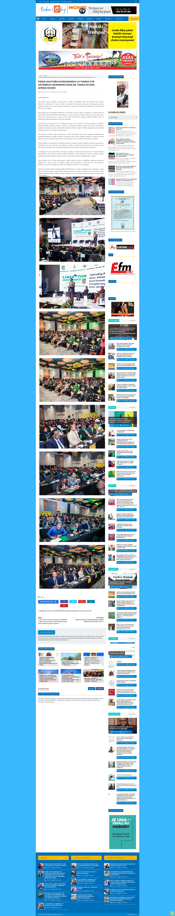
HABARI (45, 75)
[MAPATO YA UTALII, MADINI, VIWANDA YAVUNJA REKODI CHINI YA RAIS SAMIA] (111, 550)
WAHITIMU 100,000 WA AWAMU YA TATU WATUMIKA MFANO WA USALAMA (126, 168)
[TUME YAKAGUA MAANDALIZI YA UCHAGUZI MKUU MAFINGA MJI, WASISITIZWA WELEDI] (111, 676)
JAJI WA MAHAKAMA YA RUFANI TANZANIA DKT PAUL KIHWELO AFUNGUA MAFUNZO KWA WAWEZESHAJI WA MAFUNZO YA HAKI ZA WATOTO (126, 797)
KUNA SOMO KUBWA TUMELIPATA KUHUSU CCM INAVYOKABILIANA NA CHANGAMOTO (55, 885)
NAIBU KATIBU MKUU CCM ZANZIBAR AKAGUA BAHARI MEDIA (125, 452)
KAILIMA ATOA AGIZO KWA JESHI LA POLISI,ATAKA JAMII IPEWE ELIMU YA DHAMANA (126, 396)
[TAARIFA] (111, 667)
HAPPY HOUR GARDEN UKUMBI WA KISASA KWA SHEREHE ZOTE (126, 364)
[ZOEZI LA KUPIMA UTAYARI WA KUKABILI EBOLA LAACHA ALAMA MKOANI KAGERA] (111, 390)
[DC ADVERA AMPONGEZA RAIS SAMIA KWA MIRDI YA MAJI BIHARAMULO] (111, 540)
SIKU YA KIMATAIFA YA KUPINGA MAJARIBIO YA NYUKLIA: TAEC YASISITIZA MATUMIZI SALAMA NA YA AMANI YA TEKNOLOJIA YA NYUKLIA (92, 661)
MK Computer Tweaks (66, 1)
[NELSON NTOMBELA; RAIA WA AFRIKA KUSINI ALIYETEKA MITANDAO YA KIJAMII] (111, 349)
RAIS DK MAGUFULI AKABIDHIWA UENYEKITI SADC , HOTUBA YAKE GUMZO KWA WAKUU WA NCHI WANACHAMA (126, 375)
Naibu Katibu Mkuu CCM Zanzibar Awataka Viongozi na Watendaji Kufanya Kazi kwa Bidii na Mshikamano (126, 474)
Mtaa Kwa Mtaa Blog (55, 1)
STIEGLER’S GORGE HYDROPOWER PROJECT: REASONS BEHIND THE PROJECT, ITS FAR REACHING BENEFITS (127, 615)
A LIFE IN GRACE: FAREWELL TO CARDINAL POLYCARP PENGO (54, 904)
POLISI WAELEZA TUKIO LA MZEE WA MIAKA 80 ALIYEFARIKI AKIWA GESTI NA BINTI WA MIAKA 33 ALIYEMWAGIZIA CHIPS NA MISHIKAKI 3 (122, 331)
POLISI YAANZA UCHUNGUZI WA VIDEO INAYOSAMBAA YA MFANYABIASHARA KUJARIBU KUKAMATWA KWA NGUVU (126, 702)
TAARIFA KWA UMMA (116, 653)
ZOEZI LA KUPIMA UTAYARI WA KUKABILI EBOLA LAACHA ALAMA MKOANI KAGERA (126, 386)
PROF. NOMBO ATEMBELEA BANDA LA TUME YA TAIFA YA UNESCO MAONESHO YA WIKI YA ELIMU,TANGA (122, 882)
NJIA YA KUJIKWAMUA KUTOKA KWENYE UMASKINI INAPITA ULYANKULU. (93, 680)
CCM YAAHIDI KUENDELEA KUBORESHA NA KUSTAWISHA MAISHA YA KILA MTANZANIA (120, 420)
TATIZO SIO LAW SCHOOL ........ (125, 775)
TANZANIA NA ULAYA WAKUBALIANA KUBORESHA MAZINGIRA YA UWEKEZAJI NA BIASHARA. (122, 873)
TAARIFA (119, 661)
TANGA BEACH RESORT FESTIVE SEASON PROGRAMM (120, 583)
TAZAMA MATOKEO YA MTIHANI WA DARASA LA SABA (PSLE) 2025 (126, 179)
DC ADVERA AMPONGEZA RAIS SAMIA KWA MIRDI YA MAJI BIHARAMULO (125, 536)
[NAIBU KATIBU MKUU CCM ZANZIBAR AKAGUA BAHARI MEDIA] (111, 456)
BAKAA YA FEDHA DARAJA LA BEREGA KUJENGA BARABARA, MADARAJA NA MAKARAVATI (125, 515)
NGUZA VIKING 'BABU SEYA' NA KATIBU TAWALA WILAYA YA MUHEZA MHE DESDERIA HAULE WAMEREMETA (126, 603)
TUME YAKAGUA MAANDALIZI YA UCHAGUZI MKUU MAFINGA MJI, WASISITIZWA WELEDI (126, 672)
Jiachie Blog (46, 1)
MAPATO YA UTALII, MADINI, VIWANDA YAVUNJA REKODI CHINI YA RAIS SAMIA (127, 546)
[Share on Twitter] (73, 601)
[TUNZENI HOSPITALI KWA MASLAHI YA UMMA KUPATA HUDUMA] (111, 529)
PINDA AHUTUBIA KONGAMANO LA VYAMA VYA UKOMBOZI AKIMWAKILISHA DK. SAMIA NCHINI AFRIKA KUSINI (66, 84)
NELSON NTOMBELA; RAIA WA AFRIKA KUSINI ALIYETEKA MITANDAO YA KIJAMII (125, 345)
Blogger (91, 688)
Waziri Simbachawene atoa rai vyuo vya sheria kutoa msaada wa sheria (126, 785)
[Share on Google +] (82, 601)
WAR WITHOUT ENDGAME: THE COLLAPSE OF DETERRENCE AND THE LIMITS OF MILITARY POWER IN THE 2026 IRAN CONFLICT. (55, 895)
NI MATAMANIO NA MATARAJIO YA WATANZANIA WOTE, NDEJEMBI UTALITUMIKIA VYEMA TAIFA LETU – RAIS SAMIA (70, 678)
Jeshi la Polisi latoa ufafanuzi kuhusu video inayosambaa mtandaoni (125, 738)
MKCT (135, 914)
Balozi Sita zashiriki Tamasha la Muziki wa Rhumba (87, 872)
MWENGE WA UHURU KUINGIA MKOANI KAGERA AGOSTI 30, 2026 (122, 864)
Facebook (100, 688)
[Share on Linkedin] (91, 601)
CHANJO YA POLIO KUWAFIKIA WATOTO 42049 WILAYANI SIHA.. (123, 890)
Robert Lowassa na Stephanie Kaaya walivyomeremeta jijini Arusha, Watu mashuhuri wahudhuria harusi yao (125, 627)
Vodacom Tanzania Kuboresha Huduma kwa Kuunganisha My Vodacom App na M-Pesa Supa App (126, 691)
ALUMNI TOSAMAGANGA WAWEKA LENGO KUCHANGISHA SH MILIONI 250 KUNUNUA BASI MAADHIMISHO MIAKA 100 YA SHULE (48, 661)
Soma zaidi (132, 320)
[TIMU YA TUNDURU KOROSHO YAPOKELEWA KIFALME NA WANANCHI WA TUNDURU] (111, 359)
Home (40, 1)
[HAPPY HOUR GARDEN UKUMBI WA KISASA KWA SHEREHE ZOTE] (111, 369)
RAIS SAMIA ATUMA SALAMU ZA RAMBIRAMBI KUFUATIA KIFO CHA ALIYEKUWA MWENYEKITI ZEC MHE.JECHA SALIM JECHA (127, 557)
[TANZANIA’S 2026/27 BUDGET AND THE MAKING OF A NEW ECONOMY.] (111, 466)
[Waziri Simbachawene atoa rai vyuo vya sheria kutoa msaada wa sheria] (111, 789)
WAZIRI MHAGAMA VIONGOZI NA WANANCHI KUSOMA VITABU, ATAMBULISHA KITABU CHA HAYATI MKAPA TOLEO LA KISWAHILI (126, 764)
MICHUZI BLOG (42, 914)
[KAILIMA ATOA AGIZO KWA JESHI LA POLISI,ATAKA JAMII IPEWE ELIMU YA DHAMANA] (111, 400)
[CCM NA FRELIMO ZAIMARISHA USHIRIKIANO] (111, 436)
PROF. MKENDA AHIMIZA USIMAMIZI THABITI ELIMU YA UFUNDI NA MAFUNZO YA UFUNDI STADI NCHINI (126, 141)
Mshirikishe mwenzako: (46, 601)
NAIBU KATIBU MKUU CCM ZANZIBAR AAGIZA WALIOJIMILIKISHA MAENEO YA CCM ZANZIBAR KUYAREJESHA (126, 441)
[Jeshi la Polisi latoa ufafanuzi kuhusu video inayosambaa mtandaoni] (111, 742)
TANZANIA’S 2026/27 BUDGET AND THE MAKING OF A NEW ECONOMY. (125, 463)
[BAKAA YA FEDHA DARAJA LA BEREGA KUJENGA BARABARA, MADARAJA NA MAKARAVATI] (111, 519)
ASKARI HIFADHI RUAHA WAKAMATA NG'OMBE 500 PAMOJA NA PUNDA (85, 896)
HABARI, (65, 92)
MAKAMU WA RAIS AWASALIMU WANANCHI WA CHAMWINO (70, 663)
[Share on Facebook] (64, 601)
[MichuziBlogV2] (62, 9)
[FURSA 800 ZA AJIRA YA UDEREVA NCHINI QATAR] (111, 686)
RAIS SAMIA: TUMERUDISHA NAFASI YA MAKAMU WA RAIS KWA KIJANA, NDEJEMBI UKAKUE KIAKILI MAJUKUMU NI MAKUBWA (48, 678)
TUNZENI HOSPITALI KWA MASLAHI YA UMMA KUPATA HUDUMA (125, 526)
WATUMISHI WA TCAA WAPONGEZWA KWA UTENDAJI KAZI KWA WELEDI (125, 155)
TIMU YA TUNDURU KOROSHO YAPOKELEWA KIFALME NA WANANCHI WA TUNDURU (126, 355)
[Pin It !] (64, 605)
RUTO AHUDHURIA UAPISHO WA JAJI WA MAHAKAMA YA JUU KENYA (88, 864)
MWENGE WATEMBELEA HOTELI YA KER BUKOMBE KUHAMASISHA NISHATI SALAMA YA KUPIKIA (122, 899)
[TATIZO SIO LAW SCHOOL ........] (111, 780)
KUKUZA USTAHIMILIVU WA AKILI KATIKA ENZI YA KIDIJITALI (121, 727)
